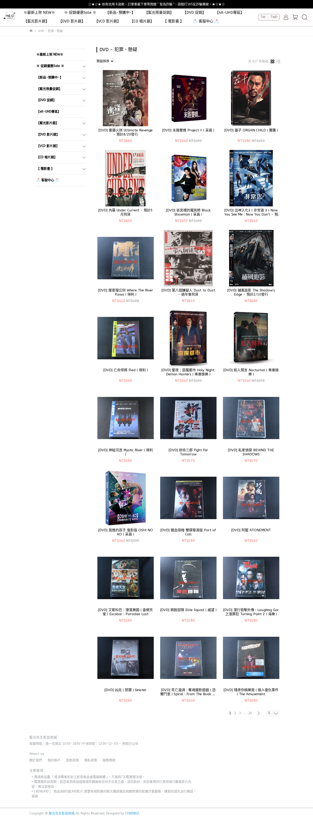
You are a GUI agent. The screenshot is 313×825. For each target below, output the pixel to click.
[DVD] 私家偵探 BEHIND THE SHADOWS (251, 452)
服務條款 (109, 760)
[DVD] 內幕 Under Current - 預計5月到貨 (125, 212)
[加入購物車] (132, 98)
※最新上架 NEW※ (39, 12)
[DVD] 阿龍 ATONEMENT (251, 530)
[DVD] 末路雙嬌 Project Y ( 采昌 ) (188, 130)
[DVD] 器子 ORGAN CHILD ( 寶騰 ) (251, 130)
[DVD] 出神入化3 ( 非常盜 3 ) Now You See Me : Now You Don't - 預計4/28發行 (251, 212)
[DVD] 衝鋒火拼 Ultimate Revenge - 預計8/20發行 (126, 132)
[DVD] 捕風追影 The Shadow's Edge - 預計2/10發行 (251, 292)
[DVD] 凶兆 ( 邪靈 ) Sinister (125, 690)
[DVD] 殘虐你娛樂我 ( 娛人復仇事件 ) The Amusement (251, 692)
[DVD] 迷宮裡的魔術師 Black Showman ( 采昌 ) (188, 212)
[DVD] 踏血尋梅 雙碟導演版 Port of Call (188, 532)
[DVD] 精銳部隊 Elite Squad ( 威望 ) (188, 610)
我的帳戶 (54, 760)
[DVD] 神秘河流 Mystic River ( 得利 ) (125, 452)
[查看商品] (119, 98)
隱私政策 (90, 760)
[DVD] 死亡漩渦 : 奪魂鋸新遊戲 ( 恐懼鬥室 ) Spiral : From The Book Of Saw (188, 692)
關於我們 (35, 760)
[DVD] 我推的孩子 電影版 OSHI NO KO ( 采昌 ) (125, 532)
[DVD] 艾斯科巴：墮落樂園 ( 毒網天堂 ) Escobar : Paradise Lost (125, 612)
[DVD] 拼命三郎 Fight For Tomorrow (188, 452)
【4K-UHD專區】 (229, 12)
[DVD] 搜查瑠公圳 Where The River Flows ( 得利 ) (125, 292)
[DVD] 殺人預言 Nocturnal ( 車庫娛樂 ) (251, 372)
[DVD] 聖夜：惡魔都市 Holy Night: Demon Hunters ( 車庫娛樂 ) (188, 372)
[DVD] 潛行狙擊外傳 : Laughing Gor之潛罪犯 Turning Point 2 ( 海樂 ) (251, 612)
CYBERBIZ (132, 813)
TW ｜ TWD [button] (268, 17)
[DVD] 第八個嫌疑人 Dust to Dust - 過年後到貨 (188, 292)
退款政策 (72, 760)
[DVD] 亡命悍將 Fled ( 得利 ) (125, 370)
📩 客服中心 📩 (206, 21)
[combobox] (104, 61)
